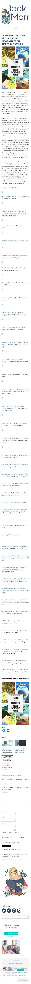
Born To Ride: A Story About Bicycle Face (12, 465)
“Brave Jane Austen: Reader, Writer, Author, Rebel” (15, 196)
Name (3, 811)
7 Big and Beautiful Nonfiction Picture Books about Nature (7, 750)
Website (4, 824)
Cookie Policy (5, 977)
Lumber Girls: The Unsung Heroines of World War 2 (15, 483)
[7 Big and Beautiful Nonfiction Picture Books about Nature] (7, 743)
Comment (4, 792)
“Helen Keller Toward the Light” (12, 105)
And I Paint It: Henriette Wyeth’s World (11, 621)
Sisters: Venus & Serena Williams (10, 502)
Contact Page (15, 960)
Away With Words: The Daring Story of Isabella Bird (15, 493)
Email (3, 817)
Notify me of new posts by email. (10, 842)
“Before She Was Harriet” (8, 283)
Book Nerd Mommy (15, 13)
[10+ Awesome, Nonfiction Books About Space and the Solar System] (7, 758)
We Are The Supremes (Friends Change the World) (14, 630)
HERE (26, 672)
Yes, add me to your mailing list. (10, 832)
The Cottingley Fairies (7, 535)
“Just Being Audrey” (7, 241)
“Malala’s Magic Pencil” (8, 298)
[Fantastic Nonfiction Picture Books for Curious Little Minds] (20, 743)
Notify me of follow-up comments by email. (13, 837)
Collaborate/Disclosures (15, 963)
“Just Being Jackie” (7, 374)
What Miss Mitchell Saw (7, 525)
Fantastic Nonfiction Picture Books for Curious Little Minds (20, 750)
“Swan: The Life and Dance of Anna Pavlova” (13, 268)
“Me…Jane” (5, 226)
